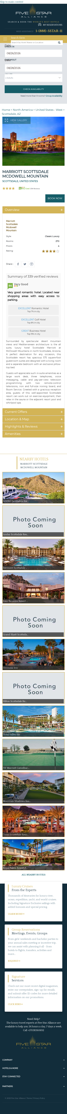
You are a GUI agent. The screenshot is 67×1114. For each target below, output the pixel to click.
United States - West (49, 109)
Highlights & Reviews (21, 426)
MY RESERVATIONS (52, 25)
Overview (12, 210)
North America (23, 109)
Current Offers (16, 412)
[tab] (33, 209)
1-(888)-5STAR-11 (49, 31)
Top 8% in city (33, 321)
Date (8, 45)
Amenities (13, 434)
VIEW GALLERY (18, 120)
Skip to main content (11, 1)
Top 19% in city (33, 332)
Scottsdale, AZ (11, 113)
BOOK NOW (55, 198)
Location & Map (17, 419)
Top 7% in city (33, 310)
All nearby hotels (33, 874)
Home (6, 109)
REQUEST (13, 961)
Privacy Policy (39, 1098)
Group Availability (54, 96)
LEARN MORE (15, 914)
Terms (29, 1098)
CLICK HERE (14, 1004)
